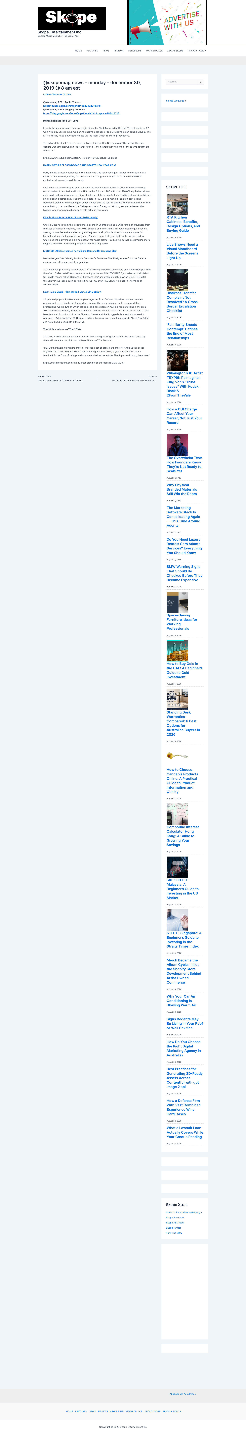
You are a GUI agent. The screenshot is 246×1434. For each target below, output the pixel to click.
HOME (69, 1411)
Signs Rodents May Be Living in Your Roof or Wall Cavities (185, 1024)
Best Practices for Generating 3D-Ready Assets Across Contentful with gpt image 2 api (185, 1079)
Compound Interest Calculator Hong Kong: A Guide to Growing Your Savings (183, 837)
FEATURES (81, 1411)
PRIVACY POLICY (172, 1411)
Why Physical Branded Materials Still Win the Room (182, 490)
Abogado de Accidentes (183, 1393)
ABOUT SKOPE (152, 1411)
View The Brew (174, 1233)
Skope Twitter (173, 1228)
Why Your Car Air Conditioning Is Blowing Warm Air (181, 1001)
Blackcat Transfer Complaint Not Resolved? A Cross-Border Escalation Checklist (183, 302)
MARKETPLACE (134, 1411)
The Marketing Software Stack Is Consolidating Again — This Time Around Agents (183, 517)
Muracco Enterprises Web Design (184, 1213)
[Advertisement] (187, 1291)
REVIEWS (103, 1411)
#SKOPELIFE (116, 1411)
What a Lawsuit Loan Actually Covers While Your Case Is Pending (185, 1133)
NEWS (92, 1411)
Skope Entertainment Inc (59, 32)
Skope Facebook (175, 1218)
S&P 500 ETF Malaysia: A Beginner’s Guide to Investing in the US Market (183, 890)
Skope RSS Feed (175, 1223)
